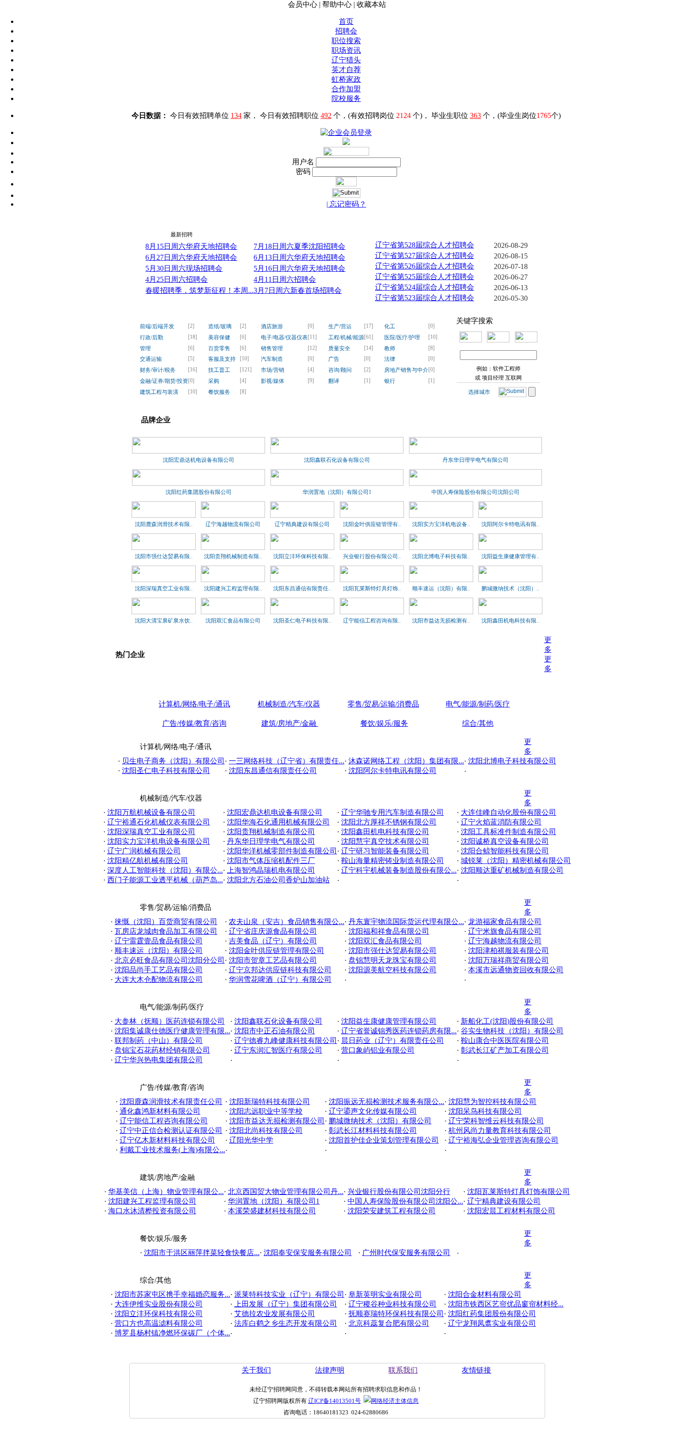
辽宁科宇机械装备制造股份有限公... (399, 870)
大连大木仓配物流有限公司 (159, 979)
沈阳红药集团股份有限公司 (199, 492)
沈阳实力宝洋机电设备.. (441, 524)
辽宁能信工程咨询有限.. (372, 620)
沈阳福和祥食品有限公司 (388, 931)
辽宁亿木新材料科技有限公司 (167, 1140)
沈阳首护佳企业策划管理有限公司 (384, 1140)
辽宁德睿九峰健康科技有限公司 (285, 1040)
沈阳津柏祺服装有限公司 (508, 950)
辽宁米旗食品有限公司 (504, 931)
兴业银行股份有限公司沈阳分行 (399, 1191)
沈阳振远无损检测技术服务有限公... (386, 1101)
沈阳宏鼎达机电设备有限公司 (198, 460)
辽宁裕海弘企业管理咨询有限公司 (503, 1140)
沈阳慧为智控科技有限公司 (492, 1101)
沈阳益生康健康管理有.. (510, 556)
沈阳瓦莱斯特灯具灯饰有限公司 (518, 1191)
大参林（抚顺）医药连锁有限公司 (170, 1021)
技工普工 (219, 370)
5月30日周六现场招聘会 (183, 268)
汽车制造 (272, 359)
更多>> (529, 232)
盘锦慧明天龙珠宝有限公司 (392, 960)
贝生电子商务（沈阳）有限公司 (173, 761)
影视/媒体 (272, 381)
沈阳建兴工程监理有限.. (233, 588)
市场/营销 (272, 370)
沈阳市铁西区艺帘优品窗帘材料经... (506, 1304)
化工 (389, 326)
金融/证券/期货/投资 (164, 381)
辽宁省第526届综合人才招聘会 (424, 266)
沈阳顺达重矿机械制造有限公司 (512, 870)
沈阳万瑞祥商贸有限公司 (508, 960)
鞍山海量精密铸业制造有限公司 (392, 860)
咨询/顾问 (340, 370)
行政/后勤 (151, 337)
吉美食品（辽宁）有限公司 (273, 941)
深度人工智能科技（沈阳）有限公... (165, 870)
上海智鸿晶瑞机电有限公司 (271, 870)
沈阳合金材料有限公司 (484, 1294)
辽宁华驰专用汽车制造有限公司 (392, 812)
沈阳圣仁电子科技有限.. (302, 620)
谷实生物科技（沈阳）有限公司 (512, 1031)
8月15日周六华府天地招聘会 (191, 246)
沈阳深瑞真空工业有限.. (164, 588)
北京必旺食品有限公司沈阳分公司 (170, 960)
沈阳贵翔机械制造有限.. (233, 556)
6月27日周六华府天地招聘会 (191, 257)
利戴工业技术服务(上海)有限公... (172, 1150)
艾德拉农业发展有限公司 (274, 1313)
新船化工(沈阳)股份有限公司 (507, 1021)
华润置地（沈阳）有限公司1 (337, 492)
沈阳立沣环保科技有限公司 (159, 1313)
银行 (389, 381)
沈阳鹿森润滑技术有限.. (164, 524)
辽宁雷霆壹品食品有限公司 (159, 941)
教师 (389, 348)
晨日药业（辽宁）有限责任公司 (392, 1040)
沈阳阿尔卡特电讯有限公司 (392, 770)
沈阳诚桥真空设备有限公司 (505, 841)
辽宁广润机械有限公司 (144, 851)
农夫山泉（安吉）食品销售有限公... (286, 921)
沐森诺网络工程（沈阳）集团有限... (406, 761)
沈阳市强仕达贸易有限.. (164, 556)
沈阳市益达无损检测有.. (441, 620)
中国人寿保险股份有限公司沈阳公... (405, 1201)
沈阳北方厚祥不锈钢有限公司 (388, 822)
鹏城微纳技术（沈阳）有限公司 (380, 1121)
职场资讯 (346, 50)
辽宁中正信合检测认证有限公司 (171, 1130)
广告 (333, 359)
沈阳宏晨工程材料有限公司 (511, 1211)
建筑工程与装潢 (159, 392)
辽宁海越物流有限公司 (232, 524)
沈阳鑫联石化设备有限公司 (337, 460)
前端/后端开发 (157, 326)
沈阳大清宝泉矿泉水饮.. (164, 620)
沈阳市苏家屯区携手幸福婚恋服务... (172, 1294)
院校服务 (346, 98)
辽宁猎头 (346, 60)
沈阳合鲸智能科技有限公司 (505, 851)
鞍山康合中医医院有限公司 (505, 1040)
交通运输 (151, 359)
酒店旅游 (272, 326)
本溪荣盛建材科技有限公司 (272, 1211)
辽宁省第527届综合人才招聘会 (424, 255)
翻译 (333, 381)
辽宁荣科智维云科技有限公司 (496, 1121)
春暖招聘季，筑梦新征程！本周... (199, 290)
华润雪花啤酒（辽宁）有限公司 (280, 979)
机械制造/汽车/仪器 (289, 704)
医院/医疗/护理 (402, 337)
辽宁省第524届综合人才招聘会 (424, 287)
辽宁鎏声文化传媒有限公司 (373, 1111)
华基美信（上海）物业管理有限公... (166, 1191)
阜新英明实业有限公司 (385, 1294)
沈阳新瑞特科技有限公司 (269, 1101)
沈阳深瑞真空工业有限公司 (151, 831)
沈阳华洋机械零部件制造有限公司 (282, 851)
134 (236, 115)
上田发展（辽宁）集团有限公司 (285, 1304)
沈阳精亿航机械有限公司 (147, 860)
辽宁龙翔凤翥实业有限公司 (492, 1323)
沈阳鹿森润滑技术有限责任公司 (171, 1101)
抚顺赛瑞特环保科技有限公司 (396, 1313)
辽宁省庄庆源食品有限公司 (273, 931)
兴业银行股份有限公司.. (372, 556)
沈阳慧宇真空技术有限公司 (385, 841)
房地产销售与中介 (406, 370)
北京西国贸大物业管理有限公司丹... (285, 1191)
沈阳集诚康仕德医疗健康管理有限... (172, 1031)
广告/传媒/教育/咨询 (194, 723)
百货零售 (219, 348)
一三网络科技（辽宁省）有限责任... (286, 761)
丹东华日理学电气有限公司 (475, 460)
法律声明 (329, 1370)
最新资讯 (152, 234)
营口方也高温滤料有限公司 (159, 1323)
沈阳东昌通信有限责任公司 (273, 770)
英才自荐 (346, 69)
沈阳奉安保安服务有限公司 (308, 1252)
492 (325, 115)
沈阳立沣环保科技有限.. (302, 556)
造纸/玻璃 (220, 326)
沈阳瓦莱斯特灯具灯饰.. (372, 588)
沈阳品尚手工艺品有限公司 (159, 970)
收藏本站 (371, 4)
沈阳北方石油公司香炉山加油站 (278, 880)
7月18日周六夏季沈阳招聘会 (299, 246)
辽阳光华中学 (251, 1140)
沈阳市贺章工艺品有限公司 (273, 960)
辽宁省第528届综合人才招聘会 (424, 245)
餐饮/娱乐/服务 (384, 723)
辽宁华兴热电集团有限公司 (159, 1060)
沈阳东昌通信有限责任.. (302, 588)
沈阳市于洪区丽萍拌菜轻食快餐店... (202, 1252)
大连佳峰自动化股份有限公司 (508, 812)
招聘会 (346, 31)
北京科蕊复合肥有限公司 (388, 1323)
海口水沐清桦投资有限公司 (152, 1211)
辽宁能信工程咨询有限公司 (164, 1121)
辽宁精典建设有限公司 (302, 524)
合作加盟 (346, 89)
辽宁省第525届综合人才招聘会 (424, 276)
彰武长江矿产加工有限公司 (505, 1050)
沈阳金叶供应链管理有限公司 (276, 950)
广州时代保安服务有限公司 (406, 1252)
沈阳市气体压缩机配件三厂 (271, 860)
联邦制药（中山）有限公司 (159, 1040)
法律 (389, 359)
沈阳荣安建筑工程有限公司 (392, 1211)
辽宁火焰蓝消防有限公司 (501, 822)
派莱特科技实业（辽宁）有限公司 (289, 1294)
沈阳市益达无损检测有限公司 (277, 1121)
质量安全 (339, 348)
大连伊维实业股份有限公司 (159, 1304)
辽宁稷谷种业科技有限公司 (392, 1304)
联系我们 (403, 1370)
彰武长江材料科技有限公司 (373, 1130)
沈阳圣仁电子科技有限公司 (166, 770)
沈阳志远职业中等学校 (266, 1111)
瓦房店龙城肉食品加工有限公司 (166, 931)
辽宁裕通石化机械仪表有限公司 (158, 822)
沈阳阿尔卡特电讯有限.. (510, 524)
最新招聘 (182, 234)
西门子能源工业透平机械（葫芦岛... (165, 880)
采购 (213, 381)
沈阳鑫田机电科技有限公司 (385, 831)
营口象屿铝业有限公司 (377, 1050)
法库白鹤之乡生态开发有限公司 (285, 1323)
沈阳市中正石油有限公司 (274, 1031)
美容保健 (219, 337)
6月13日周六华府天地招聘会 (299, 257)
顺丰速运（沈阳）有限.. (441, 588)
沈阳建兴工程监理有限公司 (152, 1201)
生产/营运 (340, 326)
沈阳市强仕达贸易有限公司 (392, 950)
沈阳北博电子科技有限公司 (512, 761)
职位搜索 (346, 41)
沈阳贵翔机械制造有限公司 (271, 831)
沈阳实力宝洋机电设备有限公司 (158, 841)
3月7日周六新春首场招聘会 (298, 290)
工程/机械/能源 (346, 337)
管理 (145, 348)
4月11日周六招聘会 (285, 279)
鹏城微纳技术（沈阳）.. (510, 588)
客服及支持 (222, 359)
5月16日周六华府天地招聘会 (299, 268)
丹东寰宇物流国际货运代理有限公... (406, 921)
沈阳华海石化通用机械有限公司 (278, 822)
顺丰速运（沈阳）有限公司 (159, 950)
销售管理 (272, 348)
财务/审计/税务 (158, 370)
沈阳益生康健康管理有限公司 (388, 1021)
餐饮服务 (219, 392)
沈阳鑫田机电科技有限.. (510, 620)
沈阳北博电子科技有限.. (441, 556)
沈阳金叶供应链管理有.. (372, 524)
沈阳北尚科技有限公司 (266, 1130)
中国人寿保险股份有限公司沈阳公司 (475, 492)
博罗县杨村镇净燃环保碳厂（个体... (172, 1333)
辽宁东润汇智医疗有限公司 (278, 1050)
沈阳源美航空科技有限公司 (392, 970)
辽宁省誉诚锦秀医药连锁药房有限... (399, 1031)
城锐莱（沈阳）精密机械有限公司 (516, 860)
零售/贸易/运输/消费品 (383, 704)
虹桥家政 (346, 79)
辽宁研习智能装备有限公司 (385, 851)
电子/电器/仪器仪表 (284, 337)
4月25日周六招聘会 (176, 279)
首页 (346, 21)
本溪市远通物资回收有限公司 (516, 970)
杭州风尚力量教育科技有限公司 (499, 1130)
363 (475, 115)
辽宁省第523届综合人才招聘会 (424, 298)
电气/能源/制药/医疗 (478, 704)
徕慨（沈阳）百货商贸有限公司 (166, 921)
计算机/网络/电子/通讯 (194, 704)
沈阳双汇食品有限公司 (232, 620)
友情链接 (476, 1370)
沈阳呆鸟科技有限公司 (485, 1111)
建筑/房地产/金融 (289, 723)
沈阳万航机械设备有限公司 (151, 812)
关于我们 (256, 1370)
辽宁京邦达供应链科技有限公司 (280, 970)
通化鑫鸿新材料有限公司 (160, 1111)
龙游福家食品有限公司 (504, 921)
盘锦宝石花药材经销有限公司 (162, 1050)
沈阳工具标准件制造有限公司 (508, 831)
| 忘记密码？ (346, 204)
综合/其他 (477, 723)
